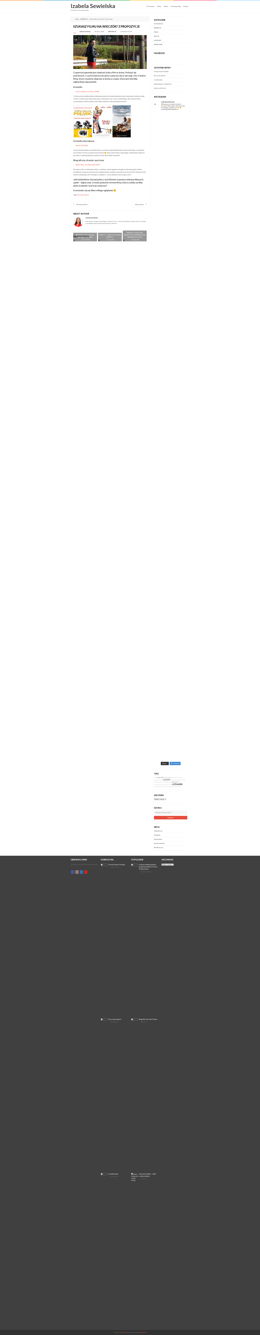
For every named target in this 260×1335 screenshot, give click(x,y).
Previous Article (81, 204)
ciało (160, 780)
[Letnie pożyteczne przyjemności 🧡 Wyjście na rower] (175, 323)
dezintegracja (167, 782)
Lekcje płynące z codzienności (162, 84)
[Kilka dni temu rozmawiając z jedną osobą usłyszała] (158, 594)
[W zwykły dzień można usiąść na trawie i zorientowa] (183, 208)
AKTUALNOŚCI (158, 24)
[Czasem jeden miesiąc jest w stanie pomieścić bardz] (158, 712)
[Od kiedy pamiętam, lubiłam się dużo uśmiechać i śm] (166, 423)
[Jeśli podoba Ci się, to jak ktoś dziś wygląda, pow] (158, 169)
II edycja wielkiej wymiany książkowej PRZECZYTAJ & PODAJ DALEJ (148, 867)
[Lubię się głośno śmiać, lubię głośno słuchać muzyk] (183, 400)
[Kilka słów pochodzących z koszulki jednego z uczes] (183, 569)
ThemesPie (123, 1332)
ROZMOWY (157, 40)
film (78, 195)
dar (179, 782)
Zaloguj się (157, 835)
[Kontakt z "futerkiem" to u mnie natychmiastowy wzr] (166, 726)
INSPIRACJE (84, 19)
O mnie (159, 6)
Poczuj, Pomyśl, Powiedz (161, 71)
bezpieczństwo (158, 782)
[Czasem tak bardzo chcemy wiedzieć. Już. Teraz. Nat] (166, 165)
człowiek (177, 784)
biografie (160, 777)
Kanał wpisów (158, 839)
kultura (86, 195)
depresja (156, 780)
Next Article (139, 204)
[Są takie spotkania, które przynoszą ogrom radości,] (158, 364)
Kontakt (185, 6)
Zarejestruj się (158, 831)
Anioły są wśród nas (160, 88)
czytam (166, 779)
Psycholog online (176, 6)
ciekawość (171, 786)
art (167, 786)
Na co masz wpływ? (160, 75)
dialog (170, 784)
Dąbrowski (177, 786)
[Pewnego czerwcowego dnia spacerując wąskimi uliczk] (166, 618)
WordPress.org (158, 847)
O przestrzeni (150, 6)
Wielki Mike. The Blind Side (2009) (87, 165)
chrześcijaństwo (159, 784)
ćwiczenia (167, 777)
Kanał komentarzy (159, 843)
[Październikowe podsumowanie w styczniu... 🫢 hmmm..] (175, 710)
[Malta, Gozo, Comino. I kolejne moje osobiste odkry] (175, 592)
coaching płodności (160, 786)
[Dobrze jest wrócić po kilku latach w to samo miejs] (183, 717)
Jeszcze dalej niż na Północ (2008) (87, 91)
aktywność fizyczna (177, 777)
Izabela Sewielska (93, 5)
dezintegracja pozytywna (177, 780)
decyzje (174, 782)
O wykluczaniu (158, 80)
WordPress (143, 1332)
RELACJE (156, 36)
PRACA (156, 32)
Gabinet (166, 6)
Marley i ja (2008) (81, 145)
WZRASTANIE (158, 44)
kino (81, 195)
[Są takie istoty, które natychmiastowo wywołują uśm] (175, 157)
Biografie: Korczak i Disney (148, 1019)
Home (77, 19)
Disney (166, 784)
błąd (155, 777)
